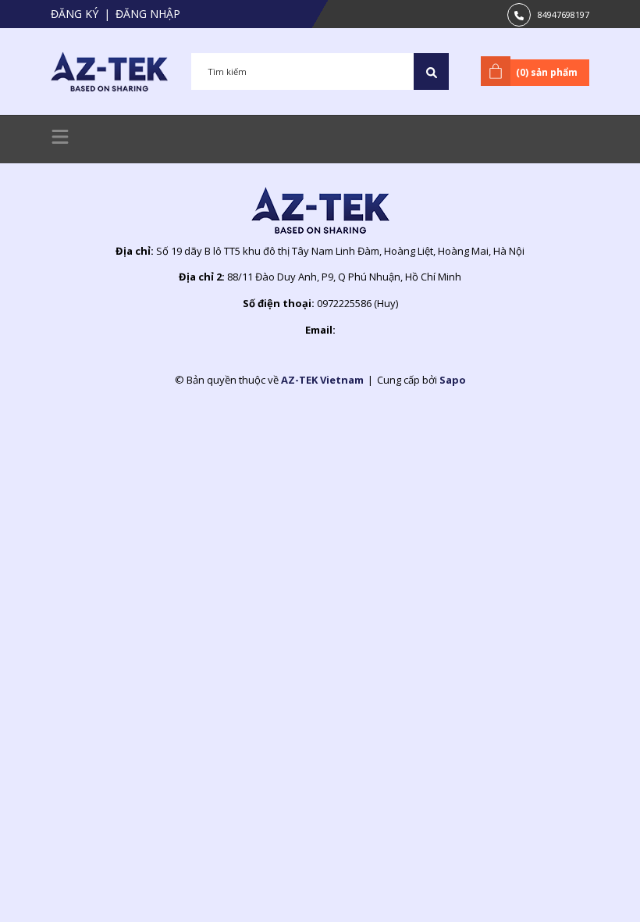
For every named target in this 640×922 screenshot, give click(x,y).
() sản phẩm (547, 72)
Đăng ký (74, 13)
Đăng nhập (148, 13)
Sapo (452, 380)
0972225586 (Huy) (357, 303)
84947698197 (563, 14)
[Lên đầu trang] (589, 885)
